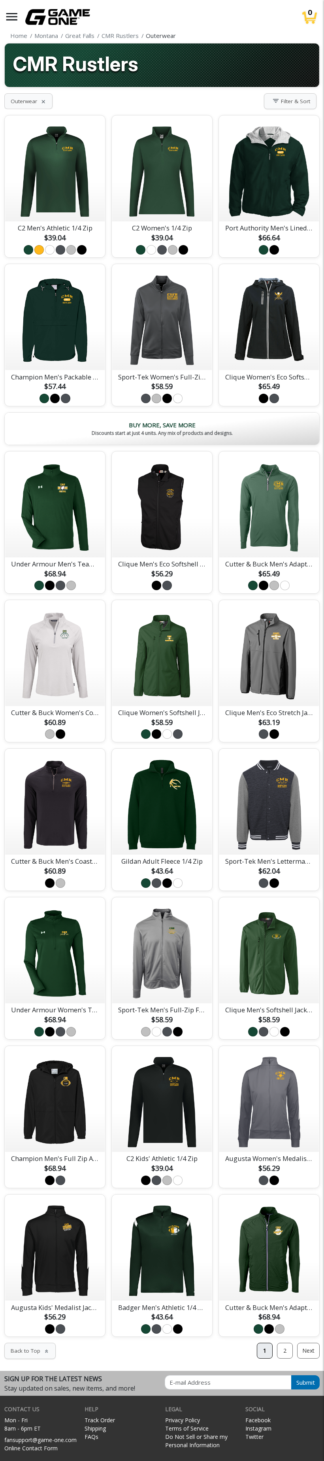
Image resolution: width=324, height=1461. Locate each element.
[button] (11, 17)
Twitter (254, 1436)
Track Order (100, 1420)
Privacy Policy (182, 1420)
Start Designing (55, 206)
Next (308, 1350)
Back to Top (30, 1350)
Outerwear (28, 101)
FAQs (91, 1436)
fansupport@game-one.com (40, 1440)
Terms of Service (187, 1428)
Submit (305, 1382)
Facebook (258, 1420)
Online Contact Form (31, 1448)
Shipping (95, 1428)
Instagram (258, 1428)
